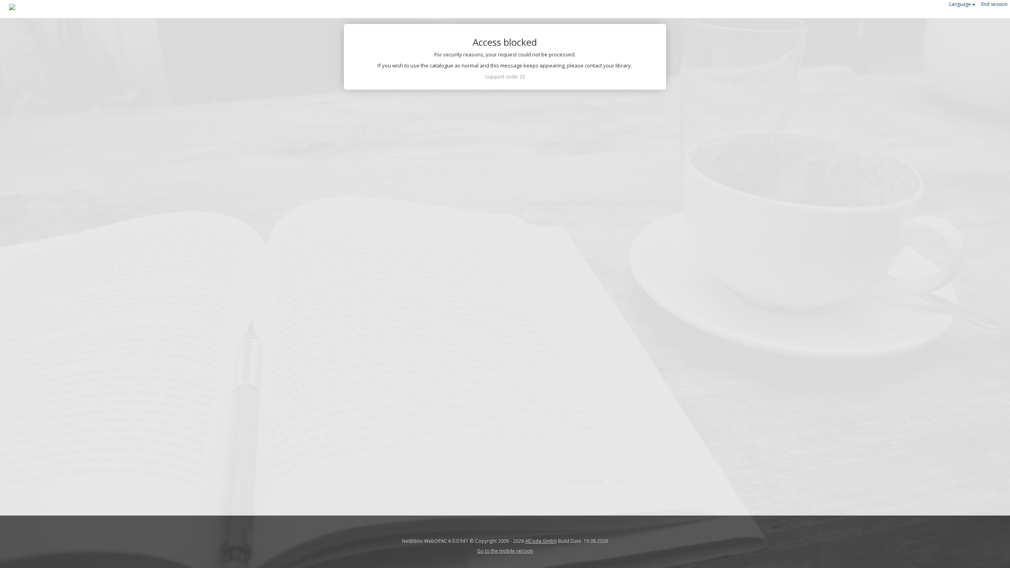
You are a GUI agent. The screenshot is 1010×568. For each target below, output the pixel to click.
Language (960, 4)
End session (994, 4)
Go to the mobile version (505, 550)
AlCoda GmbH (541, 541)
